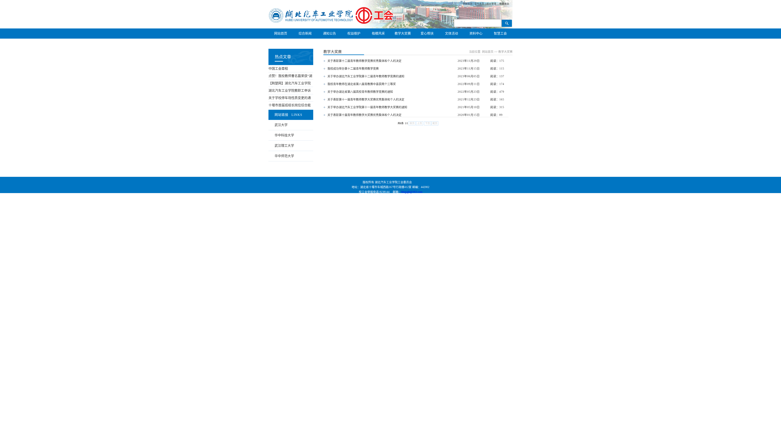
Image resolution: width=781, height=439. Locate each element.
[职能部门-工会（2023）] (331, 22)
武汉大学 (281, 125)
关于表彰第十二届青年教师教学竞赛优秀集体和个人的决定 (364, 60)
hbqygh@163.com (411, 191)
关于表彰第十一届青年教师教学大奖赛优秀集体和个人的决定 (365, 99)
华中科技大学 (284, 135)
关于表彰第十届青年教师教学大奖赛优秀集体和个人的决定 (364, 114)
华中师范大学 (284, 156)
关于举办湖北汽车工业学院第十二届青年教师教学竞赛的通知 (365, 76)
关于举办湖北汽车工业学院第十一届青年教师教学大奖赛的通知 (367, 107)
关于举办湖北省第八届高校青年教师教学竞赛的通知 (360, 91)
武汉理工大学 (284, 145)
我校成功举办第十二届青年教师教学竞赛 (353, 68)
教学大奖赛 (505, 51)
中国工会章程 (278, 68)
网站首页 (487, 51)
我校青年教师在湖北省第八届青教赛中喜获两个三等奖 (361, 84)
